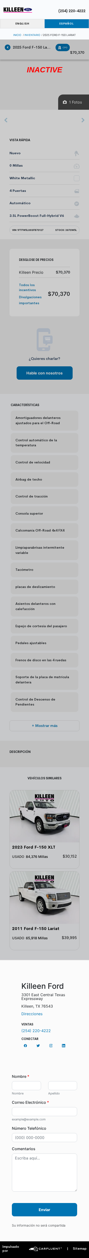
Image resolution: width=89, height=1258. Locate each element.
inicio (17, 35)
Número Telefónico (29, 1128)
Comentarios (23, 1148)
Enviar (44, 1209)
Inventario (32, 35)
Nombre (20, 1076)
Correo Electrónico (30, 1102)
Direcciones (31, 1013)
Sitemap (77, 1249)
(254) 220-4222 (71, 10)
